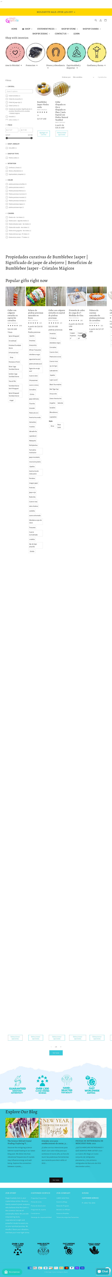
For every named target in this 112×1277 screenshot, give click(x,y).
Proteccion (30, 65)
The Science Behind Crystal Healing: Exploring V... (20, 1142)
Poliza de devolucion (38, 1206)
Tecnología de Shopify (62, 1272)
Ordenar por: (66, 77)
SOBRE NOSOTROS (62, 1198)
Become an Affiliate (63, 1210)
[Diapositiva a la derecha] (60, 1046)
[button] (95, 20)
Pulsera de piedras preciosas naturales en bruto (35, 314)
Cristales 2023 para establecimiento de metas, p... (55, 1142)
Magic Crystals (52, 1272)
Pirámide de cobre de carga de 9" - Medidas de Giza (77, 313)
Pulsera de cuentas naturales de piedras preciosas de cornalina (96, 315)
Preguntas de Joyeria (38, 1210)
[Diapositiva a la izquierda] (51, 1046)
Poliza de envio (36, 1202)
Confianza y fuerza (95, 65)
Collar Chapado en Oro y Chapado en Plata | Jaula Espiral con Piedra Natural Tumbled (61, 111)
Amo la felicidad (12, 65)
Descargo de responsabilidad (41, 1217)
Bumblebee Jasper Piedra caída (43, 104)
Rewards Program (62, 1206)
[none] (14, 336)
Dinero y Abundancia (55, 65)
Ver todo (56, 1053)
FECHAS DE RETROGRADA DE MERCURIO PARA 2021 (89, 1142)
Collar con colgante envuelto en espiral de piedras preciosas (57, 314)
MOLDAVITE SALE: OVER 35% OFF (55, 12)
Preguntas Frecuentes (38, 1198)
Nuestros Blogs (61, 1202)
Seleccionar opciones (61, 134)
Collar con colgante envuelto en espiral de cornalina (13, 315)
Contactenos (35, 1213)
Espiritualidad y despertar (74, 66)
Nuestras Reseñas (62, 1213)
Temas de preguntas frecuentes (67, 1217)
